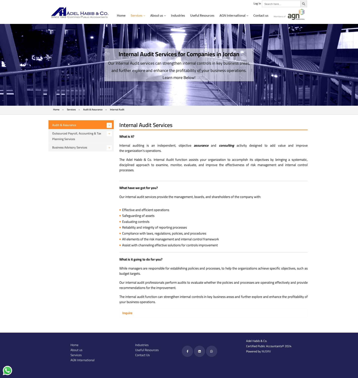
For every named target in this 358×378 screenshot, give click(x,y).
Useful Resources (202, 16)
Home (121, 16)
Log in (257, 3)
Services (136, 16)
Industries (178, 16)
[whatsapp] (211, 351)
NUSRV (266, 351)
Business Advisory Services (69, 147)
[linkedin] (199, 351)
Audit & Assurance (64, 125)
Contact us (260, 16)
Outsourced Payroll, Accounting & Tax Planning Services (76, 136)
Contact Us (142, 355)
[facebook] (187, 351)
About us (156, 16)
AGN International (232, 16)
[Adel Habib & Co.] (79, 13)
